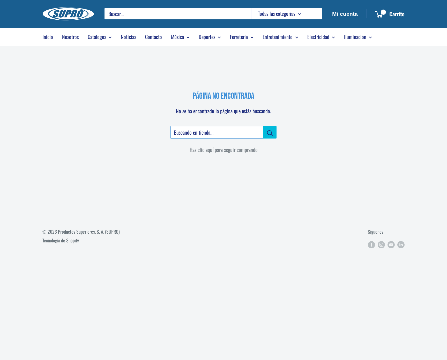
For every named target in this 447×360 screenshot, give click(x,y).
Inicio (47, 37)
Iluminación (355, 37)
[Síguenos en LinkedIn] (401, 244)
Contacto (153, 37)
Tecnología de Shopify (60, 240)
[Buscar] (315, 13)
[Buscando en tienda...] (270, 132)
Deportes (207, 37)
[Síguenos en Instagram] (381, 244)
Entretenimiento (278, 37)
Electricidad (318, 37)
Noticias (128, 37)
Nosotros (70, 37)
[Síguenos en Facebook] (371, 244)
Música (177, 37)
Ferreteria (239, 37)
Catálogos (97, 37)
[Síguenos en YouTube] (391, 244)
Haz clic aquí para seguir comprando (224, 150)
